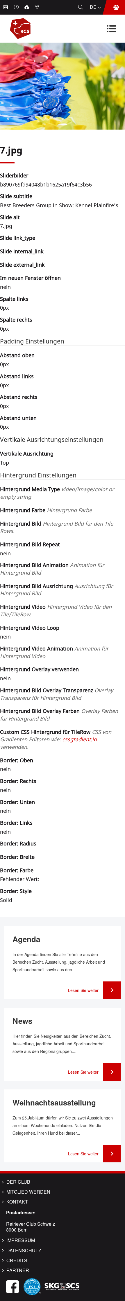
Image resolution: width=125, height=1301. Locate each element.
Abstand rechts (19, 396)
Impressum (20, 1240)
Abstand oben (17, 355)
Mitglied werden (28, 1192)
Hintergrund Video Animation (54, 652)
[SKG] (61, 1286)
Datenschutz (23, 1250)
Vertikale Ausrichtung (26, 453)
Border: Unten (17, 801)
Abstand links (17, 376)
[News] (6, 7)
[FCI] (32, 1286)
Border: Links (16, 822)
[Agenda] (17, 7)
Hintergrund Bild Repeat (30, 544)
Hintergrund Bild (56, 527)
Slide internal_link (22, 251)
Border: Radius (18, 843)
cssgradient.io (79, 739)
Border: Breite (17, 856)
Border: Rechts (18, 780)
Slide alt (10, 217)
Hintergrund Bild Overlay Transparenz (56, 694)
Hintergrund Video (56, 610)
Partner (17, 1270)
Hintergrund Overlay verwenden (39, 669)
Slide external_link (22, 264)
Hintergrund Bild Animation (52, 568)
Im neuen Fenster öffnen (30, 277)
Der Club (18, 1182)
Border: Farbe (16, 870)
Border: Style (16, 890)
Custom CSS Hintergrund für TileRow (55, 739)
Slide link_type (17, 237)
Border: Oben (16, 760)
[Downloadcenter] (27, 7)
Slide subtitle (16, 196)
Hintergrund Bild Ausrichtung (56, 590)
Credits (16, 1260)
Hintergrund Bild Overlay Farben (59, 714)
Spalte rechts (16, 319)
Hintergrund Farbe (46, 510)
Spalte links (14, 298)
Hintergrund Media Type (57, 493)
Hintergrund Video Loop (29, 627)
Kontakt (17, 1202)
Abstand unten (18, 417)
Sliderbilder (14, 175)
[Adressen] (38, 7)
